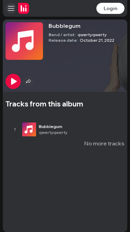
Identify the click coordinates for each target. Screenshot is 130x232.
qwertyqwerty (92, 34)
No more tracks (104, 143)
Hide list (113, 111)
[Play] (13, 81)
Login (110, 8)
